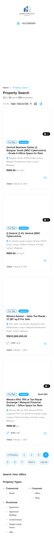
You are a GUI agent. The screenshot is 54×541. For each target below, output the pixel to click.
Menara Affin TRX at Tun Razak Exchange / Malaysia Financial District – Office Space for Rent (24, 402)
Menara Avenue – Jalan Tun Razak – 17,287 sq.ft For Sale (26, 317)
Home (6, 88)
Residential (11, 502)
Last (43, 462)
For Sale (11, 311)
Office (37, 493)
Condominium (15, 519)
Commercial (12, 488)
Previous (13, 455)
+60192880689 (28, 23)
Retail (11, 493)
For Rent (11, 142)
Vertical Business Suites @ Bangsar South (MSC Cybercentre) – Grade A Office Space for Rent (26, 150)
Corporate (37, 488)
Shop (37, 498)
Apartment (14, 507)
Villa (11, 532)
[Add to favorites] (45, 177)
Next (31, 462)
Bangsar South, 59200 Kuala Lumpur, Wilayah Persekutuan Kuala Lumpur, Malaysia (24, 161)
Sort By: (6, 104)
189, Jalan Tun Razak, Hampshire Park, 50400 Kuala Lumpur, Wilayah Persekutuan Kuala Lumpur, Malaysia (26, 327)
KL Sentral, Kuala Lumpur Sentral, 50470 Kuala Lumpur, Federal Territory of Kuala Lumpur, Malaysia (26, 244)
